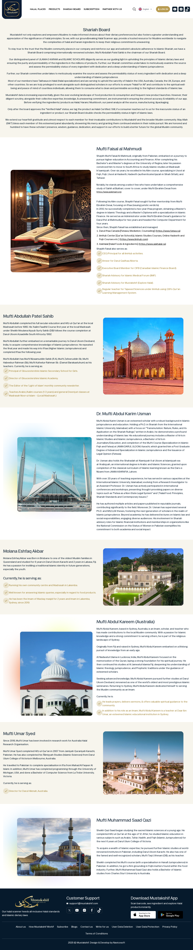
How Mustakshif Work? (41, 926)
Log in (164, 9)
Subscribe (62, 926)
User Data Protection (147, 926)
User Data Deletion (122, 926)
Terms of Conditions (96, 933)
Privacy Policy (169, 926)
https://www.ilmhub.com (134, 239)
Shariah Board (72, 9)
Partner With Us (112, 9)
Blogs (74, 926)
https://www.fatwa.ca (168, 231)
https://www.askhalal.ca (152, 244)
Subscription (91, 9)
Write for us (102, 926)
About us (21, 926)
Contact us (86, 926)
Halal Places (38, 9)
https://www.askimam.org (108, 192)
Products (54, 9)
